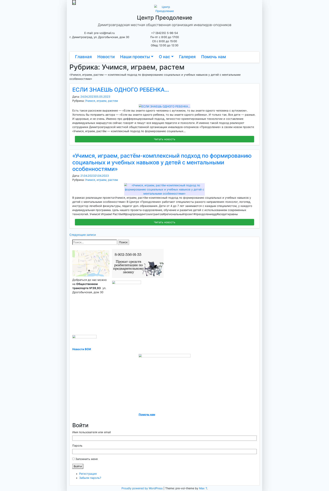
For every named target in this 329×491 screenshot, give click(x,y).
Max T (203, 488)
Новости (106, 56)
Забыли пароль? (90, 478)
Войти (78, 466)
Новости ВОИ (81, 349)
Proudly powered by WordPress (142, 488)
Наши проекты (135, 56)
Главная (83, 56)
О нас (164, 56)
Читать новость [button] (164, 139)
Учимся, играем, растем (101, 100)
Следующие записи (82, 234)
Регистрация (88, 473)
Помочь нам (213, 56)
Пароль (77, 445)
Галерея (187, 56)
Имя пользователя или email (91, 432)
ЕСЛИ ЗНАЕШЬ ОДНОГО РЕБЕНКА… (120, 89)
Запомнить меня (86, 459)
